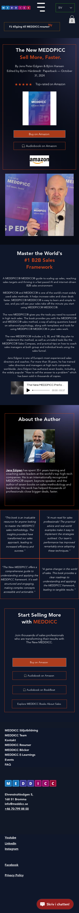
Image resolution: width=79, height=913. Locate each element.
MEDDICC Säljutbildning (21, 730)
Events (9, 759)
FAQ (8, 764)
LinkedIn (10, 843)
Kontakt (10, 740)
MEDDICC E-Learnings (20, 754)
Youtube (10, 837)
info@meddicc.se (16, 804)
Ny (50, 25)
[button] (72, 19)
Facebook (11, 865)
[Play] (28, 390)
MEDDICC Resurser (18, 745)
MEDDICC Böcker (17, 750)
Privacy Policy (14, 875)
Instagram (11, 849)
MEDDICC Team (16, 735)
